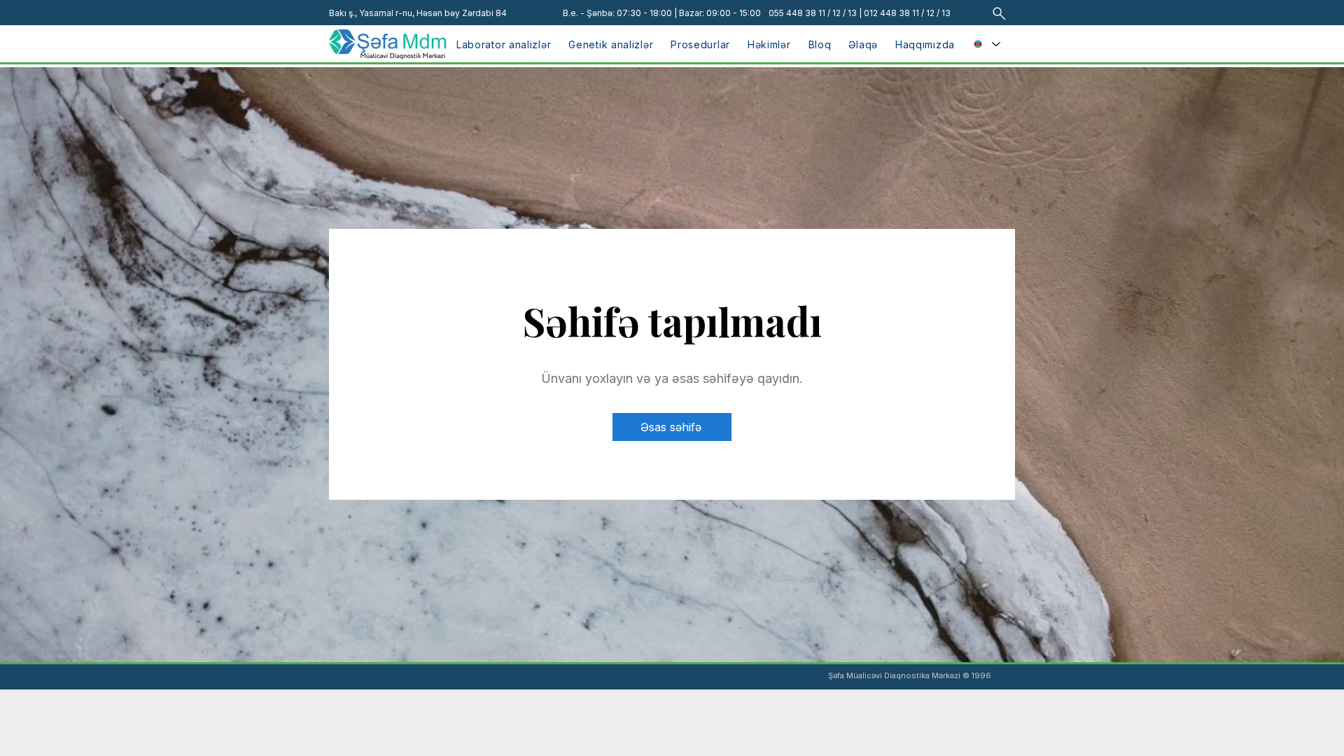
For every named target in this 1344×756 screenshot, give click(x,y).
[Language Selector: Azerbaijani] (986, 44)
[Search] (999, 13)
